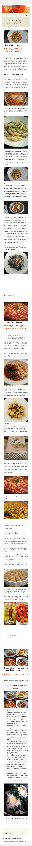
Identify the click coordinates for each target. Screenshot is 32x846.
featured (16, 326)
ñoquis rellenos (7, 328)
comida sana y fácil (10, 674)
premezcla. (20, 599)
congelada (6, 591)
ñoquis (24, 326)
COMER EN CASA (18, 48)
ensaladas (16, 49)
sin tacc (17, 328)
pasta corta (22, 49)
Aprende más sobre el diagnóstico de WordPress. (14, 841)
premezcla (24, 431)
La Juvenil (21, 394)
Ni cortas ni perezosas (12, 45)
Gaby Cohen (19, 51)
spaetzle (21, 328)
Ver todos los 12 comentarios (12, 642)
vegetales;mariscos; (9, 51)
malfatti (20, 326)
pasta (13, 328)
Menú (5, 15)
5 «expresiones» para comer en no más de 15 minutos (16, 669)
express (17, 674)
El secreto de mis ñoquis (13, 322)
